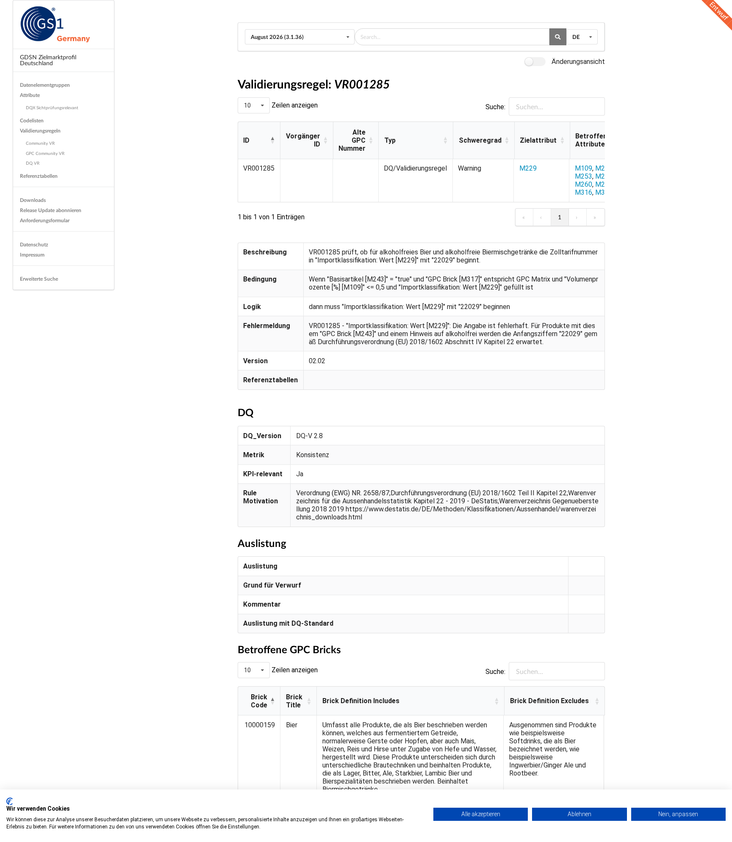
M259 (604, 176)
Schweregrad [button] (480, 140)
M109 (583, 168)
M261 (604, 184)
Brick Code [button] (259, 701)
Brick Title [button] (294, 701)
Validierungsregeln (40, 130)
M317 (604, 192)
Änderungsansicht (578, 62)
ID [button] (246, 140)
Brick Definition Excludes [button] (549, 701)
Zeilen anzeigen (294, 105)
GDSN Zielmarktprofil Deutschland (48, 59)
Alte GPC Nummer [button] (352, 140)
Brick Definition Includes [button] (360, 701)
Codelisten (32, 120)
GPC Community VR (45, 153)
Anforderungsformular (44, 220)
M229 (528, 168)
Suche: (495, 107)
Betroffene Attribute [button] (593, 140)
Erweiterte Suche (39, 279)
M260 (583, 184)
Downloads (33, 200)
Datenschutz (34, 244)
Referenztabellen (39, 176)
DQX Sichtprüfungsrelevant (52, 107)
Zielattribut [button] (538, 140)
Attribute (30, 95)
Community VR (40, 143)
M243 (604, 168)
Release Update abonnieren (50, 210)
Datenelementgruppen (45, 85)
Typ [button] (390, 140)
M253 (583, 176)
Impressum (32, 254)
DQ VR (32, 163)
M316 (583, 192)
